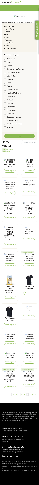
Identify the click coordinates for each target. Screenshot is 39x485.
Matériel (10, 100)
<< (13, 394)
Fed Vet (7, 34)
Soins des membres (14, 117)
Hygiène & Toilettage (14, 93)
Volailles (10, 127)
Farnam (8, 32)
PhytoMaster (9, 43)
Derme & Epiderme (13, 72)
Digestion (10, 79)
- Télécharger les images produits (12, 449)
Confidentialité (17, 428)
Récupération (11, 110)
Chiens (9, 66)
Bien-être (10, 62)
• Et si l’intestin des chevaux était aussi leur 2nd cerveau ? (19, 470)
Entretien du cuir (12, 90)
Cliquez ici (5, 441)
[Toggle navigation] (35, 2)
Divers (7, 46)
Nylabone (8, 40)
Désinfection (11, 76)
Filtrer (19, 136)
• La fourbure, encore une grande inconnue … (15, 464)
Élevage (10, 86)
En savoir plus (9, 171)
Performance (11, 107)
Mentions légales (7, 428)
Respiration (11, 113)
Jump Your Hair (10, 48)
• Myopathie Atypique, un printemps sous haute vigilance (19, 461)
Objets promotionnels (14, 124)
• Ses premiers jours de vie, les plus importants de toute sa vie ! (19, 467)
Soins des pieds (12, 120)
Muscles (10, 103)
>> (35, 394)
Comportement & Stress (15, 69)
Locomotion (11, 96)
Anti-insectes (11, 59)
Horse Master (9, 29)
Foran (7, 37)
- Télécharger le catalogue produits (12, 452)
